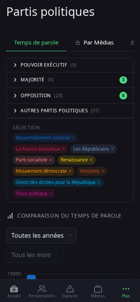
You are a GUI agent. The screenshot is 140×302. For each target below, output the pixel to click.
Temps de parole (36, 42)
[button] (126, 291)
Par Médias (98, 42)
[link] (14, 291)
